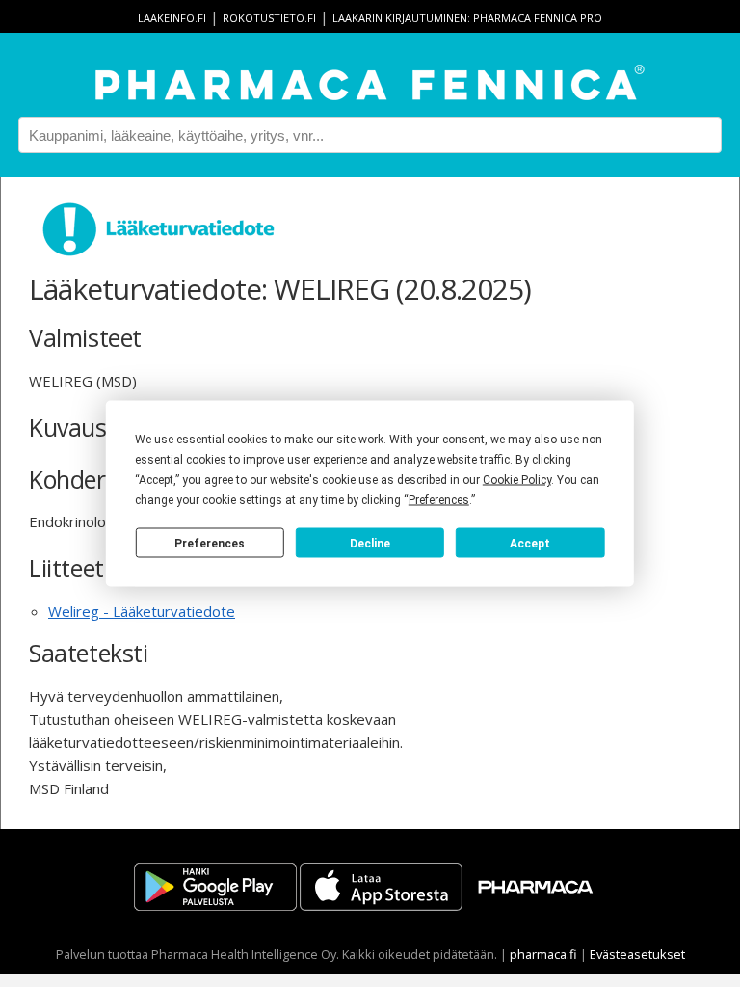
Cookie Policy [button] (517, 480)
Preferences (209, 542)
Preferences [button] (439, 500)
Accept (530, 542)
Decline (370, 542)
